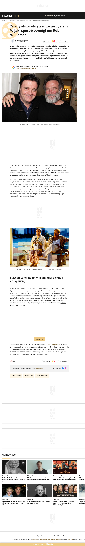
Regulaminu (35, 539)
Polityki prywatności (45, 539)
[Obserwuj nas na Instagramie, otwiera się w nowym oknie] (65, 368)
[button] (48, 16)
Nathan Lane (29, 375)
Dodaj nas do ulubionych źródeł (32, 68)
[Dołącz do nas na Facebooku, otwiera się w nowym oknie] (63, 368)
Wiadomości (12, 20)
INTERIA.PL (70, 539)
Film (7, 20)
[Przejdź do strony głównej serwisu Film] (16, 15)
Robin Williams (16, 375)
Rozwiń (38, 339)
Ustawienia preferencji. (55, 539)
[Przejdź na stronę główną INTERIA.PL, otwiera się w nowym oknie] (7, 15)
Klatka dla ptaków (42, 375)
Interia (3, 20)
